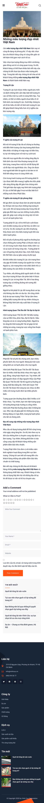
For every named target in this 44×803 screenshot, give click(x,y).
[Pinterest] (15, 681)
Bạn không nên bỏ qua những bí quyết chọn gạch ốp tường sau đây (20, 608)
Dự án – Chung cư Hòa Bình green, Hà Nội (20, 626)
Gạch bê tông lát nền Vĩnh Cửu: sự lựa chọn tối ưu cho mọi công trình (20, 617)
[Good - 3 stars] (17, 500)
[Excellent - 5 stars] (9, 503)
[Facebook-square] (9, 681)
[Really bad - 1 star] (4, 500)
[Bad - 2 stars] (9, 500)
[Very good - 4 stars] (28, 500)
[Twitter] (4, 681)
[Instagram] (20, 681)
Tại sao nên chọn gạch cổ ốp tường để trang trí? (20, 599)
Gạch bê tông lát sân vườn (15, 591)
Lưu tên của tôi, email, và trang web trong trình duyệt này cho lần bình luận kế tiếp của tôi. (22, 564)
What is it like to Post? (12, 496)
